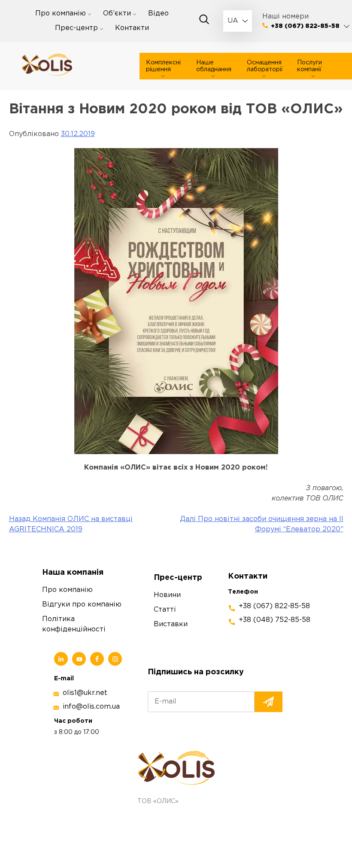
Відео (158, 13)
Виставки (171, 624)
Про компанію (60, 13)
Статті (165, 609)
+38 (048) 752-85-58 (274, 620)
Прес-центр (76, 28)
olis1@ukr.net (85, 693)
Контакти (132, 28)
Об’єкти (117, 13)
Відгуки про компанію (81, 604)
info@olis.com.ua (91, 706)
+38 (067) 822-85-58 (305, 26)
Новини (167, 595)
